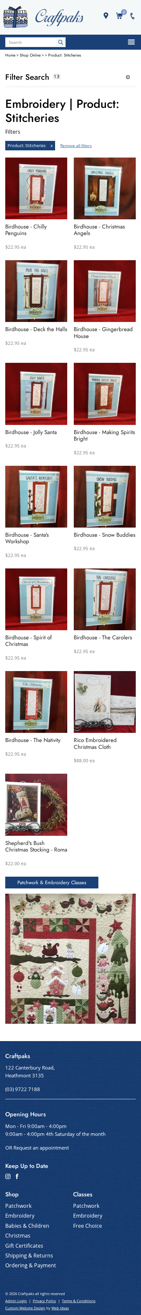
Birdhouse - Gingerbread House (103, 332)
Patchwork (18, 1205)
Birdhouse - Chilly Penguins (26, 230)
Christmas (17, 1235)
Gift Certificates (24, 1245)
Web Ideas (60, 1308)
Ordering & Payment (30, 1265)
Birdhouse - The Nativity (32, 740)
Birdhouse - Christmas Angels (99, 230)
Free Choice (87, 1225)
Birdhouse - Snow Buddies (104, 535)
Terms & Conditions (78, 1300)
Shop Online (30, 55)
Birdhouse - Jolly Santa (31, 432)
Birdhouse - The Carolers (103, 637)
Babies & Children (27, 1225)
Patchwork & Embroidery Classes (51, 882)
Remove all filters (76, 145)
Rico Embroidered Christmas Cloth (95, 743)
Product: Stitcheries (64, 55)
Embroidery (19, 1215)
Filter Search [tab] (27, 77)
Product (15, 145)
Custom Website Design (25, 1308)
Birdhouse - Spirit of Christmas (28, 640)
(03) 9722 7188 (22, 1089)
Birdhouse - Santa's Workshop (27, 538)
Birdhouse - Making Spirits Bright (104, 435)
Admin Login (16, 1300)
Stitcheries (35, 145)
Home (10, 55)
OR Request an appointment (37, 1147)
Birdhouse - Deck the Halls (36, 329)
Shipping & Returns (29, 1255)
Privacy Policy (44, 1300)
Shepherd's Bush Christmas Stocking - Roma (36, 846)
